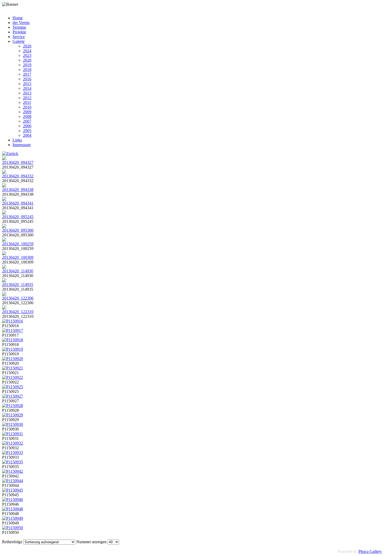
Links (17, 140)
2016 (27, 79)
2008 (27, 116)
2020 (27, 60)
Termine (19, 27)
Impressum (22, 144)
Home (18, 18)
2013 (27, 93)
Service (19, 36)
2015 (27, 83)
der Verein (21, 22)
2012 (27, 97)
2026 (27, 46)
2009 (27, 112)
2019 (27, 65)
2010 (27, 107)
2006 (27, 126)
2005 (27, 130)
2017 (27, 74)
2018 (27, 69)
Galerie (19, 41)
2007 (27, 121)
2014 (27, 88)
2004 (27, 135)
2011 (27, 102)
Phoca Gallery (370, 551)
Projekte (19, 32)
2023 (27, 55)
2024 (27, 51)
